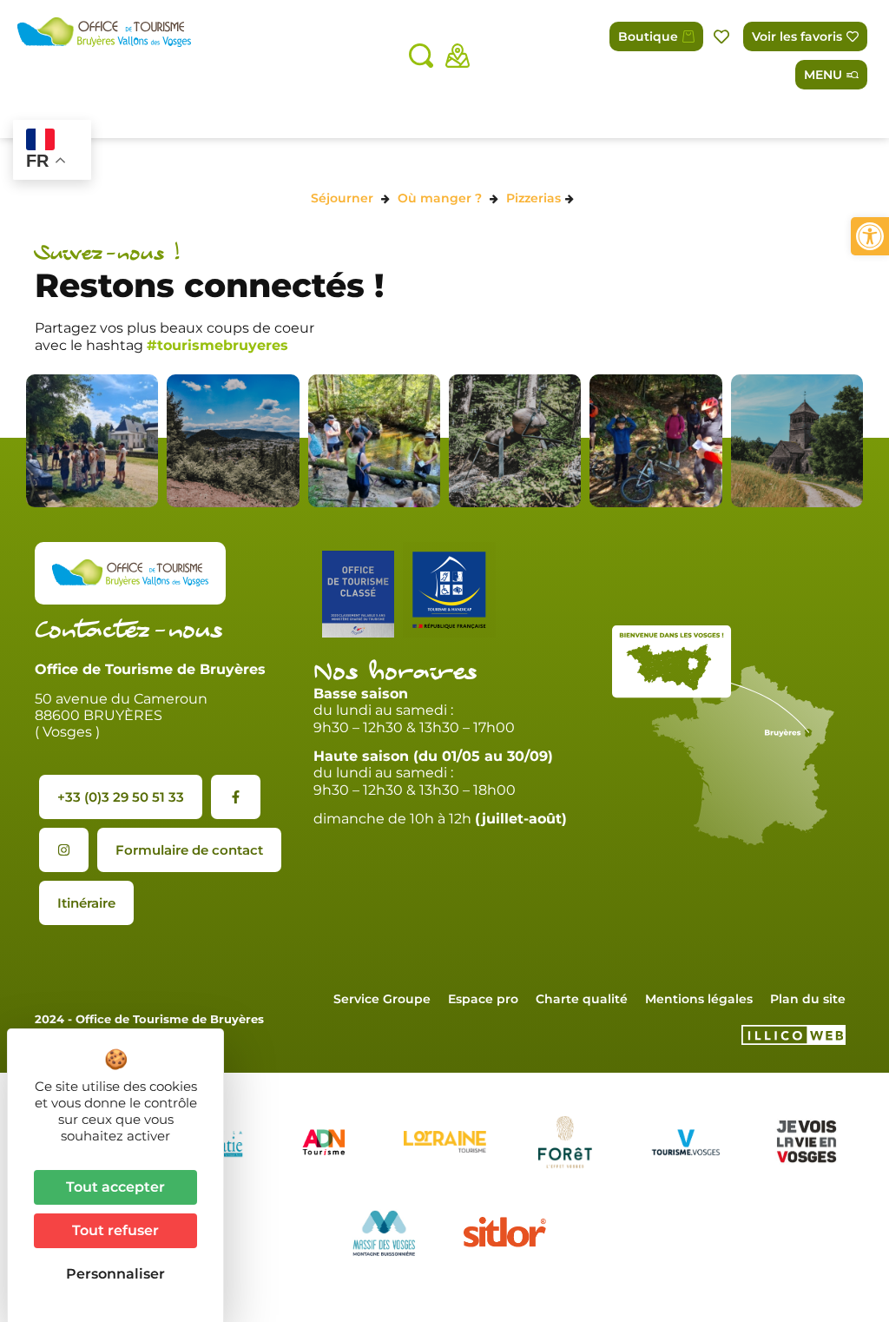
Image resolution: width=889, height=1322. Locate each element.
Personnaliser (115, 1274)
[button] (870, 236)
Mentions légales (699, 999)
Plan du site (808, 999)
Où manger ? (440, 198)
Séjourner (342, 198)
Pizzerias (533, 198)
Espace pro (483, 999)
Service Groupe (382, 999)
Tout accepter (115, 1187)
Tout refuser (115, 1230)
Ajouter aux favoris (723, 37)
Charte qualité (582, 999)
